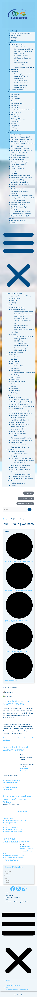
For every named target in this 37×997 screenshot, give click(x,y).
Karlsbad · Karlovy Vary (18, 204)
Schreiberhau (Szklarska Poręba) (21, 177)
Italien (6, 878)
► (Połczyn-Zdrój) (12, 829)
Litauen (6, 880)
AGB (7, 899)
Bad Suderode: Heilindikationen (24, 110)
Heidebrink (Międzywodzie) (20, 148)
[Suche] (29, 509)
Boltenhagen (15, 117)
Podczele (14, 173)
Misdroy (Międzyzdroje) (18, 171)
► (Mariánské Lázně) (13, 855)
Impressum (9, 895)
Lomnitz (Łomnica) (17, 166)
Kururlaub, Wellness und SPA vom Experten (19, 561)
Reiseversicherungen (21, 85)
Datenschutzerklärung (13, 897)
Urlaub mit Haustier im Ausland (24, 67)
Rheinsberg (14, 130)
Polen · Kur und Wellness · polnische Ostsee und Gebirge (16, 621)
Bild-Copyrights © (20, 87)
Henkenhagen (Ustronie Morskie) (21, 150)
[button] (18, 259)
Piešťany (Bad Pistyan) (18, 220)
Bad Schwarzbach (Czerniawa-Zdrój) (23, 144)
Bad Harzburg (15, 98)
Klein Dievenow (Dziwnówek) (20, 157)
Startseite (6, 519)
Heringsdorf (15, 125)
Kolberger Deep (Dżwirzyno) (20, 162)
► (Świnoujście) (12, 832)
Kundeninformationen (21, 83)
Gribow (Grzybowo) (17, 146)
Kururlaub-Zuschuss (17, 44)
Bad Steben (15, 105)
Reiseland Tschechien (18, 189)
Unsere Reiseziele (11, 680)
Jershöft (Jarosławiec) (18, 155)
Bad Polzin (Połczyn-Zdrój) (19, 141)
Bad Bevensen (15, 94)
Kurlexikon (14, 69)
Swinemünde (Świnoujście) (19, 182)
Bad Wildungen (16, 112)
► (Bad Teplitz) (10, 860)
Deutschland (12, 92)
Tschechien (11, 186)
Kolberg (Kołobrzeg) (17, 159)
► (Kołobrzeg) (10, 823)
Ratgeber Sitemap (17, 89)
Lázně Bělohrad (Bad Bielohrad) (21, 214)
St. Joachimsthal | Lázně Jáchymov (22, 216)
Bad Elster (14, 96)
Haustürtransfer (16, 35)
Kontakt (8, 893)
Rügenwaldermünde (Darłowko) (21, 175)
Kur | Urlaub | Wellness (15, 31)
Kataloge (14, 37)
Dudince (13, 222)
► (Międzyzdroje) (11, 827)
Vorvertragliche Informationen (23, 74)
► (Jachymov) (13, 857)
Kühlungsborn (15, 128)
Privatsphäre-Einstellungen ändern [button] (17, 902)
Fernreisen (7, 876)
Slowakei (11, 218)
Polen (10, 132)
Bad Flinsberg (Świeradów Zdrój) (21, 139)
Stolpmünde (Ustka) (17, 180)
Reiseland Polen (16, 135)
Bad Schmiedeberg (17, 103)
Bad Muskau (15, 101)
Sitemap (13, 40)
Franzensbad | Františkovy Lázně (22, 195)
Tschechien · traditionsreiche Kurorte (17, 651)
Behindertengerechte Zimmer (23, 49)
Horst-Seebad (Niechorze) (19, 153)
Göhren (13, 123)
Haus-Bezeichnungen (21, 56)
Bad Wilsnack (15, 114)
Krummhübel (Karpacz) (18, 164)
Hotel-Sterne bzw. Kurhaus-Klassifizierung (23, 52)
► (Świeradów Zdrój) (14, 820)
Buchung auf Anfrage (21, 76)
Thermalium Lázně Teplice (22, 211)
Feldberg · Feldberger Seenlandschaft (18, 383)
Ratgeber (11, 42)
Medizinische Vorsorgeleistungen (20, 79)
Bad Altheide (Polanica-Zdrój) (20, 137)
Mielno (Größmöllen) (17, 168)
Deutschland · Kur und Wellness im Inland (18, 590)
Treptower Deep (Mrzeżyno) (20, 184)
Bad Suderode (15, 107)
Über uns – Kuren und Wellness (21, 33)
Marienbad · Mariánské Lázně (20, 202)
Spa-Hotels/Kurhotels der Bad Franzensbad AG (24, 199)
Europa (6, 873)
